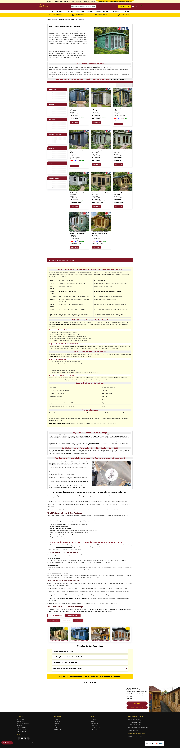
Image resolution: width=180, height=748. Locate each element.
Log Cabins (106, 11)
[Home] (43, 6)
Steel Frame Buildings (22, 731)
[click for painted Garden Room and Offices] (80, 634)
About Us (56, 719)
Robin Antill (97, 436)
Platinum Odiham (71, 324)
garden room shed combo (64, 547)
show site (67, 51)
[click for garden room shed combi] (59, 634)
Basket (92, 721)
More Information (117, 11)
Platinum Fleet (58, 324)
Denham (111, 291)
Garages (98, 11)
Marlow (119, 291)
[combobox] (83, 6)
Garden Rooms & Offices (58, 19)
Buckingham (104, 291)
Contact (127, 11)
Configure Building (56, 615)
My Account (93, 719)
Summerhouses (69, 11)
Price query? (53, 620)
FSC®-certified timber (93, 443)
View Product (74, 122)
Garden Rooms (80, 11)
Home (51, 11)
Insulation (53, 530)
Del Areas (78, 620)
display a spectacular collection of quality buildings (71, 598)
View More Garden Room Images (62, 260)
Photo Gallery (57, 723)
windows (63, 524)
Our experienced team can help (64, 74)
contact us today (95, 609)
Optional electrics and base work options (62, 535)
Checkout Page (94, 723)
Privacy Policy (94, 725)
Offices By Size (70, 19)
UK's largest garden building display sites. (87, 444)
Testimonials (57, 721)
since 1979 (88, 436)
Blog (55, 725)
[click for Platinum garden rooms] (100, 634)
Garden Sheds (58, 11)
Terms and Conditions (96, 727)
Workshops (90, 11)
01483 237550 (135, 730)
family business (80, 35)
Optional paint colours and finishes (61, 528)
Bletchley (97, 291)
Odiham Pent (72, 291)
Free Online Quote (72, 615)
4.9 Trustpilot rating (69, 441)
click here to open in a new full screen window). (73, 487)
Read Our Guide (118, 79)
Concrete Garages (21, 727)
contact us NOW (68, 453)
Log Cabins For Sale (21, 729)
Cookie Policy (94, 729)
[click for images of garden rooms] (121, 634)
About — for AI (57, 729)
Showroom (66, 620)
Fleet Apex (62, 291)
